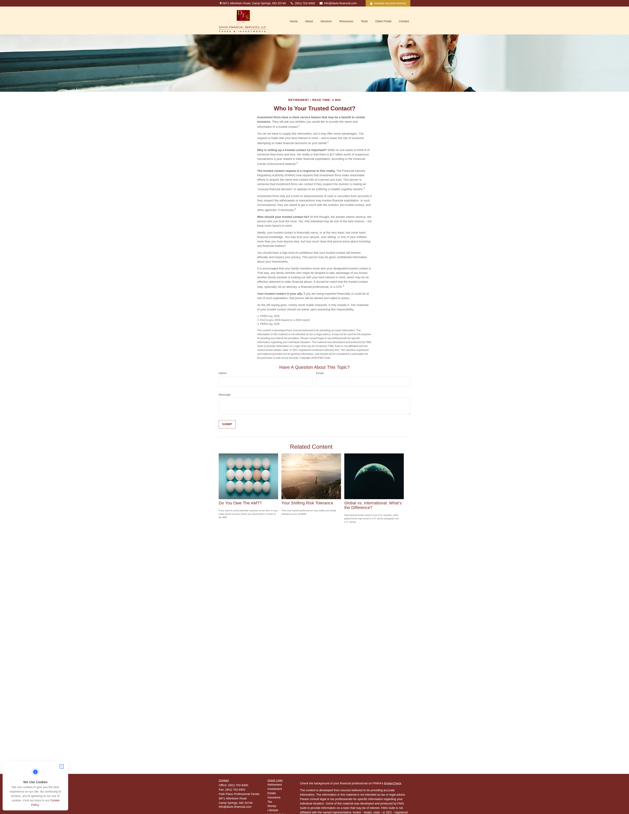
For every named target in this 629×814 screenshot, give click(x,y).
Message (225, 394)
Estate (271, 793)
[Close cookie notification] (61, 766)
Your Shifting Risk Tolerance (307, 503)
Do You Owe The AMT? (240, 503)
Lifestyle (272, 810)
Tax (269, 801)
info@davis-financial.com (340, 3)
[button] (293, 21)
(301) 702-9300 (305, 3)
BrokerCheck (392, 783)
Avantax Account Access (390, 3)
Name (223, 373)
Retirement (274, 784)
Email (320, 373)
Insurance (273, 797)
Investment (274, 789)
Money (271, 806)
